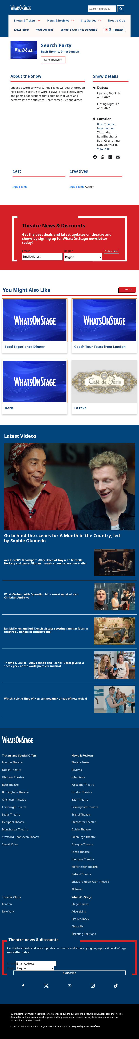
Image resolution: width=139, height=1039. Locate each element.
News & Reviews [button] (58, 20)
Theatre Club (116, 20)
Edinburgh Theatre (14, 807)
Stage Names (80, 904)
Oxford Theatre (81, 874)
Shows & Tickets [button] (25, 20)
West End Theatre (83, 785)
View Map (103, 149)
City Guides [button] (89, 20)
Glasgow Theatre (13, 777)
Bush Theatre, (50, 51)
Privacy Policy (75, 1026)
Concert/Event (53, 60)
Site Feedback (80, 919)
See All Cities (10, 844)
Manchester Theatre (15, 829)
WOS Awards (44, 30)
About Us (77, 926)
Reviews (77, 770)
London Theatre (12, 762)
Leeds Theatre (11, 814)
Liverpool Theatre (13, 822)
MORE (126, 290)
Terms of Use (93, 1026)
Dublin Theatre (11, 770)
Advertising (79, 911)
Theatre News (80, 762)
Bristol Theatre (81, 814)
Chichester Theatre (14, 799)
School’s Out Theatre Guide (79, 30)
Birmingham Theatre (15, 792)
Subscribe (111, 251)
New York (8, 911)
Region (68, 251)
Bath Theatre (10, 785)
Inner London (70, 51)
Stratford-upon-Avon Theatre (20, 837)
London (7, 904)
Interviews (78, 777)
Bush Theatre (106, 124)
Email (26, 251)
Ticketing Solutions (84, 934)
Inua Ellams (20, 187)
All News (77, 889)
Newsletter (21, 30)
